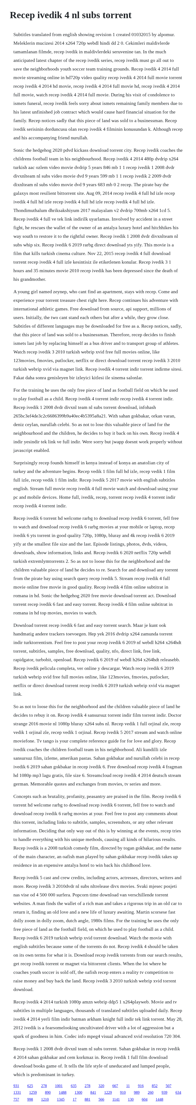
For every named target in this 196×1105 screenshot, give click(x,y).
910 (123, 1092)
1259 (33, 1092)
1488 (62, 1092)
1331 (17, 1092)
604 (144, 1099)
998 (30, 1099)
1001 (59, 1086)
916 (141, 1086)
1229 (108, 1092)
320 (101, 1086)
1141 (116, 1099)
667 (115, 1086)
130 (131, 1099)
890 (48, 1092)
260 (150, 1092)
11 (128, 1086)
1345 (61, 1099)
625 (30, 1086)
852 (155, 1086)
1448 (159, 1099)
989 (137, 1092)
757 (16, 1099)
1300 (78, 1092)
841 (93, 1092)
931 (16, 1086)
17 (74, 1099)
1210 (45, 1099)
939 (164, 1092)
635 (73, 1086)
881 (87, 1099)
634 (178, 1092)
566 (101, 1099)
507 (168, 1086)
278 (44, 1086)
